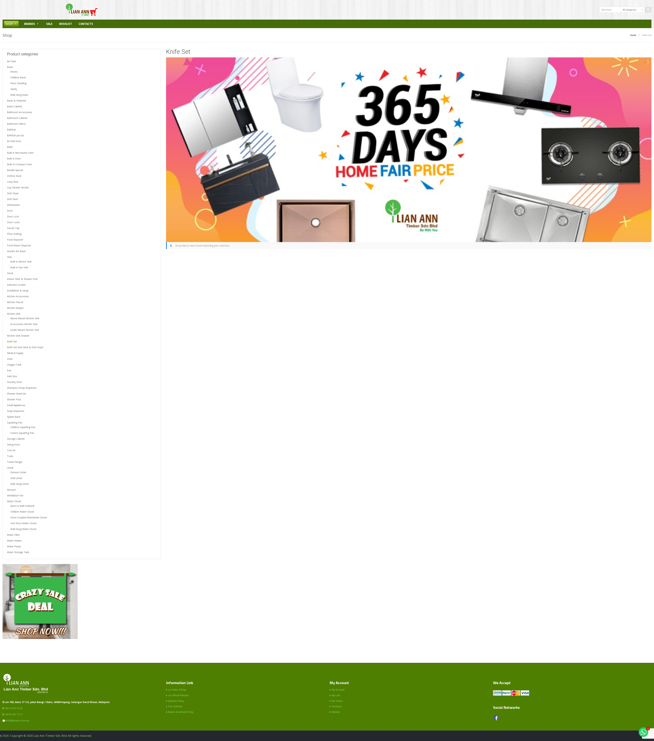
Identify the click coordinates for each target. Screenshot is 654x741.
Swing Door (13, 444)
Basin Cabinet (14, 106)
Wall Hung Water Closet (23, 529)
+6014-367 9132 (13, 708)
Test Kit (11, 450)
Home (633, 35)
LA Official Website (178, 695)
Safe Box (12, 376)
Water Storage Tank (18, 552)
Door (10, 210)
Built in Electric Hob (21, 261)
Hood (10, 273)
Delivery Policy (176, 701)
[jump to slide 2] (410, 238)
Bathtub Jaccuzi (15, 135)
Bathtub (11, 129)
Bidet (10, 147)
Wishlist (65, 24)
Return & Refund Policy (180, 712)
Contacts (86, 24)
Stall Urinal (16, 478)
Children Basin (18, 77)
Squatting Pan (14, 422)
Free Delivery (175, 706)
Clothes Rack (14, 175)
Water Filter (13, 534)
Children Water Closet (22, 511)
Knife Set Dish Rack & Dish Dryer (25, 347)
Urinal (10, 467)
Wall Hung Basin (19, 94)
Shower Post (14, 399)
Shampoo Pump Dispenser (22, 387)
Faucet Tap (13, 228)
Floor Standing (18, 83)
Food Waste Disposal (19, 245)
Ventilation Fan (15, 495)
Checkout (336, 706)
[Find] (648, 10)
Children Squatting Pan (22, 427)
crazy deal (12, 181)
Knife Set (12, 341)
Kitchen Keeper (15, 308)
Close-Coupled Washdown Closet (28, 517)
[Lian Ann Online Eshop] (82, 9)
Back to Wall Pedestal (22, 505)
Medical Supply (15, 353)
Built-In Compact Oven (19, 164)
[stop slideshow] (413, 238)
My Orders (337, 701)
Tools (10, 456)
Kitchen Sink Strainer (18, 335)
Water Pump (14, 546)
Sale (49, 24)
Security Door (14, 382)
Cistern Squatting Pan (22, 433)
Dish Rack (12, 199)
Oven (10, 358)
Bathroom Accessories (19, 112)
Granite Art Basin (16, 251)
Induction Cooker (16, 284)
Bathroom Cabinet (17, 118)
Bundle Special (15, 170)
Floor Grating (14, 233)
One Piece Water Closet (23, 523)
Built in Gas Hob (19, 267)
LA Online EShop (177, 689)
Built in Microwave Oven (20, 152)
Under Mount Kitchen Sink (24, 329)
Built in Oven (14, 158)
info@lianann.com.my (17, 720)
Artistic (14, 71)
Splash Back (13, 416)
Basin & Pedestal (16, 100)
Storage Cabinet (16, 438)
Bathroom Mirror (16, 123)
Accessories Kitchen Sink (23, 324)
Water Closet (14, 501)
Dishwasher (13, 204)
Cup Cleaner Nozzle (18, 187)
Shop (9, 24)
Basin (10, 67)
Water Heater (14, 540)
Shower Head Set (16, 393)
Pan (9, 370)
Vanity (13, 89)
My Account (338, 689)
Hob (9, 257)
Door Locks (13, 222)
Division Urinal (18, 472)
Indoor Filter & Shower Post (22, 279)
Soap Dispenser (15, 411)
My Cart (335, 695)
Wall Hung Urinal (19, 483)
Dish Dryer (13, 193)
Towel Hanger (14, 462)
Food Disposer (15, 239)
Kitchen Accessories (18, 296)
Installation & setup (17, 290)
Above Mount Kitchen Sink (24, 318)
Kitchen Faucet (15, 302)
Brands (29, 24)
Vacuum (11, 489)
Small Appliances (16, 405)
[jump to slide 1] (406, 238)
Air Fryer (11, 61)
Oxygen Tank (14, 364)
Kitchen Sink (13, 313)
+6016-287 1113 (13, 714)
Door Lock (13, 216)
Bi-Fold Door (14, 141)
